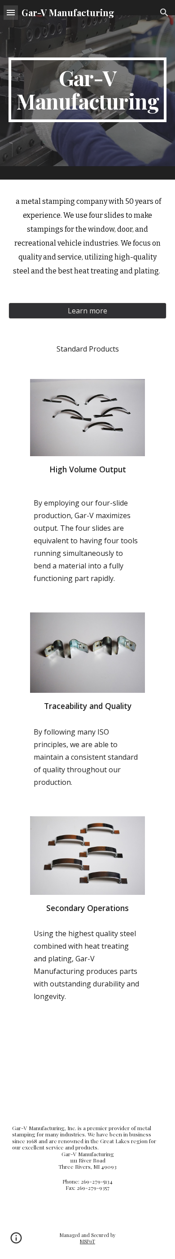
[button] (11, 12)
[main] (87, 89)
